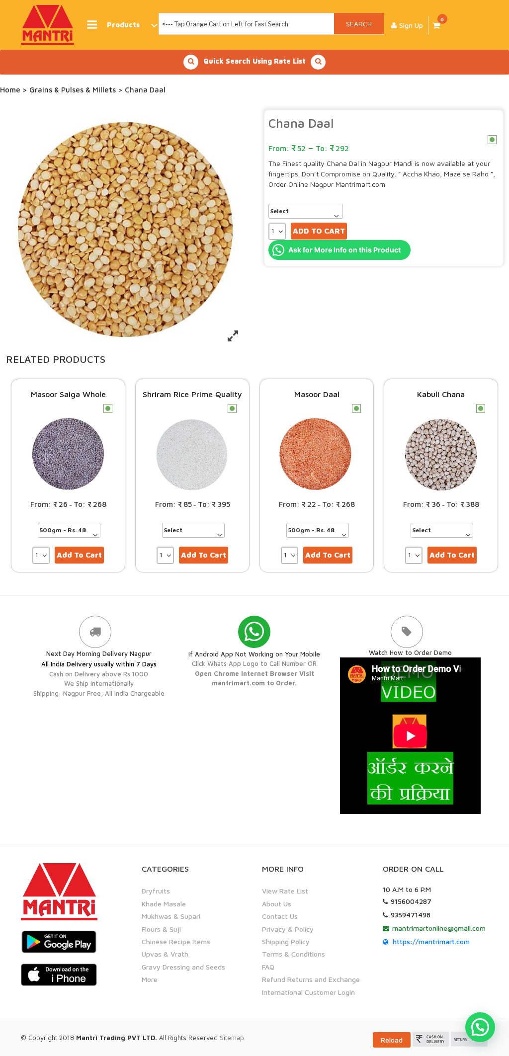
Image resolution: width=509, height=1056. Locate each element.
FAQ (268, 967)
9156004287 (411, 901)
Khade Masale (164, 903)
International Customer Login (308, 992)
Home (10, 89)
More (150, 979)
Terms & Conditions (293, 954)
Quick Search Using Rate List (254, 61)
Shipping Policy (286, 941)
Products (123, 24)
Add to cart (319, 231)
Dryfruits (156, 891)
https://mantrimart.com (431, 941)
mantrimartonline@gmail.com (439, 928)
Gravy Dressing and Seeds (183, 967)
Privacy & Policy (288, 929)
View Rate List (285, 891)
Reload (392, 1040)
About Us (276, 903)
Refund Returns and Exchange (311, 979)
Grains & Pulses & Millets (72, 89)
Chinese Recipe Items (176, 941)
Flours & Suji (161, 929)
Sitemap (232, 1038)
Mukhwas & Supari (171, 916)
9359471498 (410, 914)
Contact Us (280, 916)
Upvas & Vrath (165, 954)
